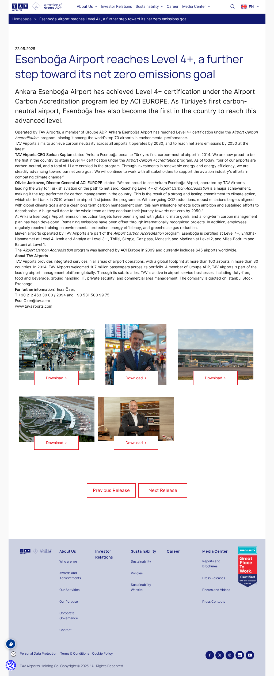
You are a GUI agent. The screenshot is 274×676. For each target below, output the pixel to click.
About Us (85, 6)
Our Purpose (68, 601)
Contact (65, 630)
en (251, 6)
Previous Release (111, 490)
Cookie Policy (102, 653)
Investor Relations (116, 6)
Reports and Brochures (211, 563)
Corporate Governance (68, 615)
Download (56, 378)
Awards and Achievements (70, 575)
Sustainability (148, 6)
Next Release (163, 490)
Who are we (68, 561)
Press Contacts (213, 601)
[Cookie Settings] (10, 644)
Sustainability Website (141, 587)
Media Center (194, 6)
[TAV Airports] (36, 551)
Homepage (22, 19)
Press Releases (213, 578)
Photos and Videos (216, 590)
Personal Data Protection (38, 653)
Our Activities (69, 590)
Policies (137, 573)
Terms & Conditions (74, 653)
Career (172, 6)
